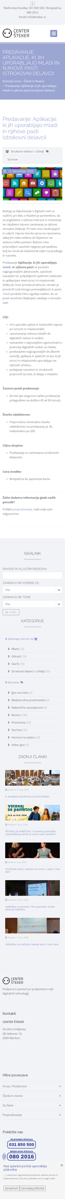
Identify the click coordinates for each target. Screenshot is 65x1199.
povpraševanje (22, 509)
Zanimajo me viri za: (20, 639)
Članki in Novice (34, 81)
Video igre (20, 745)
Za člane (8, 1105)
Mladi (17, 649)
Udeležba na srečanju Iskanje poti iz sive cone (32, 944)
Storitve (12, 159)
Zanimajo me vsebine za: (21, 583)
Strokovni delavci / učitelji (27, 151)
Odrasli (18, 656)
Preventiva (21, 722)
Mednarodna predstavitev (30, 700)
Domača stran (12, 81)
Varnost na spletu (25, 737)
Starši (17, 664)
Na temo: (13, 682)
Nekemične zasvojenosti (29, 707)
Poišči (12, 612)
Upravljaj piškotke (32, 1188)
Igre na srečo (21, 693)
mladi (7, 267)
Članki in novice (13, 1096)
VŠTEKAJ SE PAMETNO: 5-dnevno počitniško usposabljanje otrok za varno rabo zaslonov (30, 833)
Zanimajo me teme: (17, 597)
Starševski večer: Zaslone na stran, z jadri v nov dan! (32, 870)
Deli (11, 533)
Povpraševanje (12, 1115)
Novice (19, 715)
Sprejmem (11, 1188)
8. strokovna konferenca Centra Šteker (27, 796)
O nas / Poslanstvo (15, 1086)
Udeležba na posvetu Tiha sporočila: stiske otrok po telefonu (30, 908)
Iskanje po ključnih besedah (25, 569)
